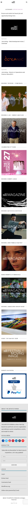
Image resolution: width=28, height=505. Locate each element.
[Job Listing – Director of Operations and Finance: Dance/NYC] (14, 58)
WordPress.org (5, 486)
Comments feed (6, 482)
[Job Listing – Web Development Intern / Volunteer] (14, 27)
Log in (3, 474)
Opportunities (4, 38)
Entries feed (4, 478)
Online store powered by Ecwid (10, 490)
